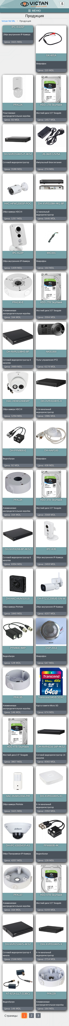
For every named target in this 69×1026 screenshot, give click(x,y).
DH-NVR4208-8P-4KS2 (18, 549)
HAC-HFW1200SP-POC (17, 203)
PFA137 (18, 894)
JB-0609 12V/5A (51, 154)
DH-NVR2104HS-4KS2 (18, 944)
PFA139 (51, 993)
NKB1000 (51, 351)
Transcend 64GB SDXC (51, 697)
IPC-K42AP (18, 26)
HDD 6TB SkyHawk (51, 894)
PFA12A (17, 104)
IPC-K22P (17, 252)
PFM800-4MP (18, 647)
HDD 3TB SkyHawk (51, 499)
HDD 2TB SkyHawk (51, 302)
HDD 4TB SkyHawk (18, 746)
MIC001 (51, 252)
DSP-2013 (51, 647)
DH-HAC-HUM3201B (18, 598)
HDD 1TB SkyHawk (51, 104)
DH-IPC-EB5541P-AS (18, 845)
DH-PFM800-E (18, 450)
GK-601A (51, 55)
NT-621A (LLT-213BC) (18, 993)
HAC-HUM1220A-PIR (18, 796)
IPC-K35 (51, 549)
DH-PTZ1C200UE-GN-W (51, 598)
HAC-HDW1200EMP (17, 401)
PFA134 (18, 499)
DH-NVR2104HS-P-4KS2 (18, 154)
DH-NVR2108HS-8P (18, 351)
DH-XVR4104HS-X (51, 401)
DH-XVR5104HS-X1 (51, 796)
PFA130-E (17, 302)
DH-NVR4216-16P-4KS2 (51, 746)
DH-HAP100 (51, 450)
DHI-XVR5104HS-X (51, 944)
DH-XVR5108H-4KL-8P (51, 203)
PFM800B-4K (51, 845)
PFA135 (18, 697)
